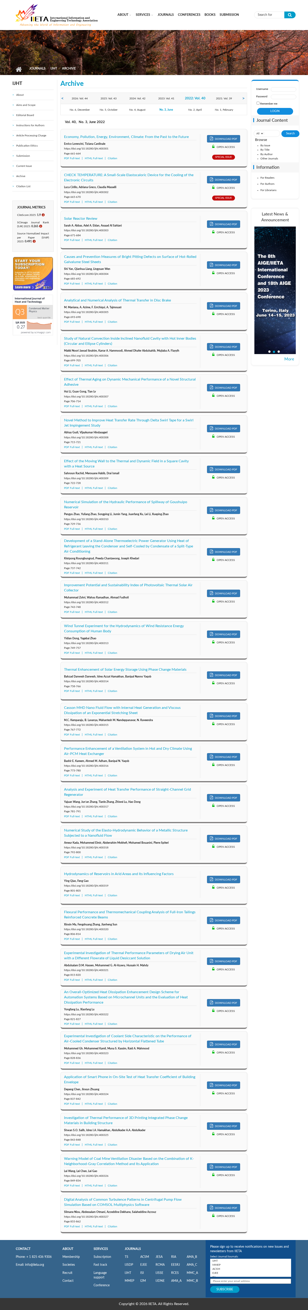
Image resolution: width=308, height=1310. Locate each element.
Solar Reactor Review (80, 218)
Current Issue (24, 166)
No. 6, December (80, 109)
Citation (112, 158)
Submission (229, 14)
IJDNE (160, 1280)
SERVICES (101, 1249)
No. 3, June (166, 109)
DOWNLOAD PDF (225, 139)
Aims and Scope (25, 105)
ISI (142, 1273)
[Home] (56, 14)
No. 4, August (137, 109)
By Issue (265, 145)
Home (18, 69)
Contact (68, 1280)
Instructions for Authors (30, 125)
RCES (175, 1273)
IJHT (54, 68)
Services (143, 14)
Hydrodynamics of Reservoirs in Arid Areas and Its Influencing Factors (119, 874)
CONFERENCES (189, 14)
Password (261, 96)
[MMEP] (250, 1265)
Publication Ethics (27, 145)
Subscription (102, 1257)
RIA (173, 1257)
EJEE (143, 1264)
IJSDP (129, 1264)
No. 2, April (195, 109)
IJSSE (159, 1273)
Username (262, 89)
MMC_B (192, 1280)
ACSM (144, 1257)
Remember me (268, 103)
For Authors (267, 183)
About (122, 14)
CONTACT (23, 1249)
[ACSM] (250, 1269)
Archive (20, 176)
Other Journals (269, 158)
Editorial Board (25, 115)
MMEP (129, 1280)
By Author (266, 154)
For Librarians (268, 190)
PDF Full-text (72, 158)
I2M (143, 1280)
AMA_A (176, 1280)
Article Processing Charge (31, 135)
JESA (159, 1257)
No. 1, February (224, 109)
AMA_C (192, 1264)
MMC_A (192, 1273)
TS (126, 1257)
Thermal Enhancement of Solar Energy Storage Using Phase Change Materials (125, 669)
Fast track (100, 1264)
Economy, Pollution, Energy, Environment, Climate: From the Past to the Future (126, 137)
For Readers (267, 177)
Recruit (67, 1273)
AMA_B (192, 1257)
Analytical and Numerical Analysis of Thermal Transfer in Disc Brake (117, 300)
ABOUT (67, 1249)
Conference (102, 1285)
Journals (166, 14)
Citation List (23, 186)
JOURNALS (133, 1249)
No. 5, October (108, 109)
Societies (68, 1264)
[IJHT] (250, 1261)
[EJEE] (250, 1273)
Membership (71, 1257)
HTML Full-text (94, 158)
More (289, 359)
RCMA (160, 1264)
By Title (264, 149)
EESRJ (175, 1264)
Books (210, 14)
